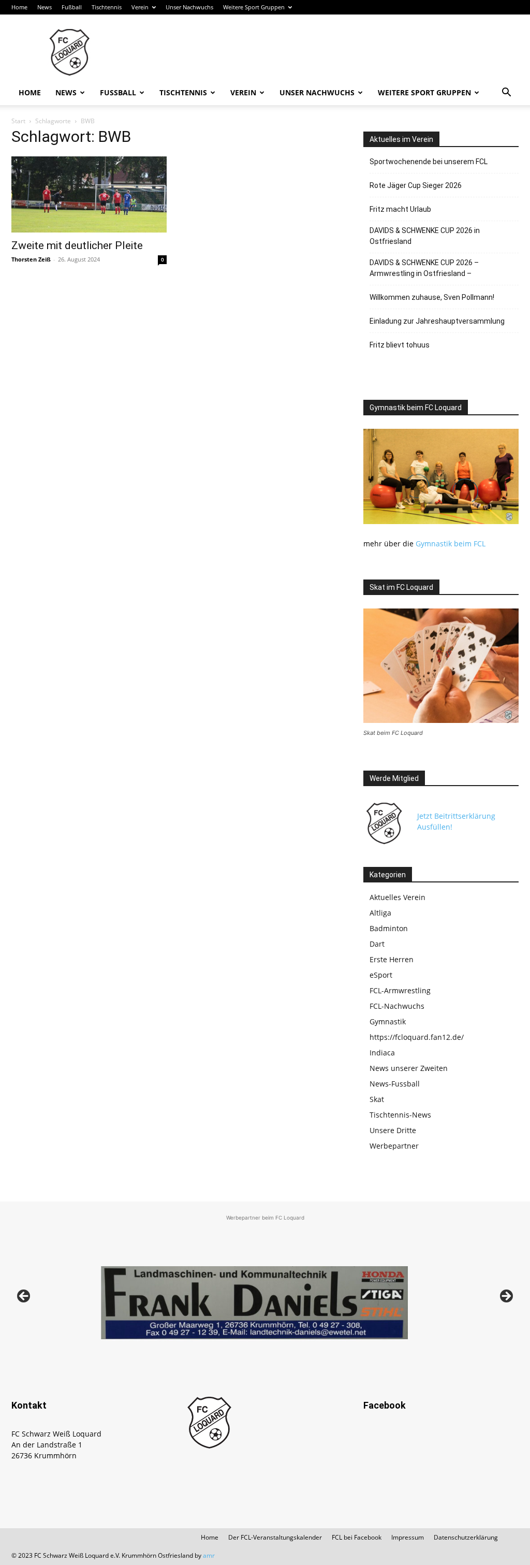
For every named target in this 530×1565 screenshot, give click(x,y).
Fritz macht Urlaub (400, 209)
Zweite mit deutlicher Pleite (77, 245)
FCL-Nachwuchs (397, 1006)
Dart (377, 944)
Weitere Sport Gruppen (254, 7)
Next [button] (505, 1297)
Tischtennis (107, 7)
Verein (140, 7)
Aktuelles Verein (397, 897)
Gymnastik (388, 1021)
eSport (381, 975)
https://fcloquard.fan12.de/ (417, 1037)
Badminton (389, 928)
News (44, 7)
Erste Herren (392, 959)
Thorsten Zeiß (31, 259)
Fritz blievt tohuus (400, 345)
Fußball (72, 7)
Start (18, 121)
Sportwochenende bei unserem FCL (429, 161)
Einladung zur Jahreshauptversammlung (437, 321)
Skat (377, 1099)
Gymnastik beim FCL (450, 543)
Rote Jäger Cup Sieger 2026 (416, 185)
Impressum (407, 1537)
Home (19, 7)
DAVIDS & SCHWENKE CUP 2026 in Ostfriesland (425, 235)
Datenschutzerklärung (466, 1537)
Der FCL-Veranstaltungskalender (275, 1537)
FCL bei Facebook (356, 1537)
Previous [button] (24, 1297)
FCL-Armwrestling (400, 990)
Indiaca (382, 1052)
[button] (506, 93)
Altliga (380, 913)
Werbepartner (394, 1146)
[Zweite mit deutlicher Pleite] (89, 194)
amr (209, 1555)
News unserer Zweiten (409, 1068)
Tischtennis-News (400, 1115)
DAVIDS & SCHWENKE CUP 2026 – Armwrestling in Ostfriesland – (424, 268)
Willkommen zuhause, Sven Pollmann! (432, 297)
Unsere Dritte (393, 1130)
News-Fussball (395, 1084)
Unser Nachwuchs (189, 7)
